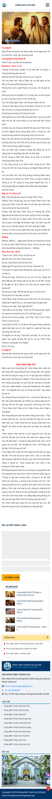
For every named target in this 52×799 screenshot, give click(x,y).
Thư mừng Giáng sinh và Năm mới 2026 (21, 649)
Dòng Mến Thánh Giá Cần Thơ (17, 706)
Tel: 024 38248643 (12, 690)
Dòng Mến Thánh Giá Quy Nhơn (17, 732)
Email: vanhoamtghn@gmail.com (18, 686)
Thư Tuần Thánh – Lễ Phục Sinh (18, 654)
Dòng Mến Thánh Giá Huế (15, 714)
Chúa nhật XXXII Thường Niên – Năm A (30, 611)
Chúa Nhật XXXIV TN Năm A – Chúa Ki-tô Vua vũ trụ (29, 593)
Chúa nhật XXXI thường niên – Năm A (29, 619)
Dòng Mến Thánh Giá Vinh (15, 740)
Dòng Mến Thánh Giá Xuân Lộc (17, 744)
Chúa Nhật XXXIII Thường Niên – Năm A (31, 602)
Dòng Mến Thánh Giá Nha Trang (17, 727)
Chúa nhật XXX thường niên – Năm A (31, 628)
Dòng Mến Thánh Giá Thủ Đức (17, 736)
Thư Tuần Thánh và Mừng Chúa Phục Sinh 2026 (24, 644)
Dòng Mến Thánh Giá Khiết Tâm (17, 723)
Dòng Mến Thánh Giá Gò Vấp (16, 710)
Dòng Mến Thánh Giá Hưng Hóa (17, 719)
